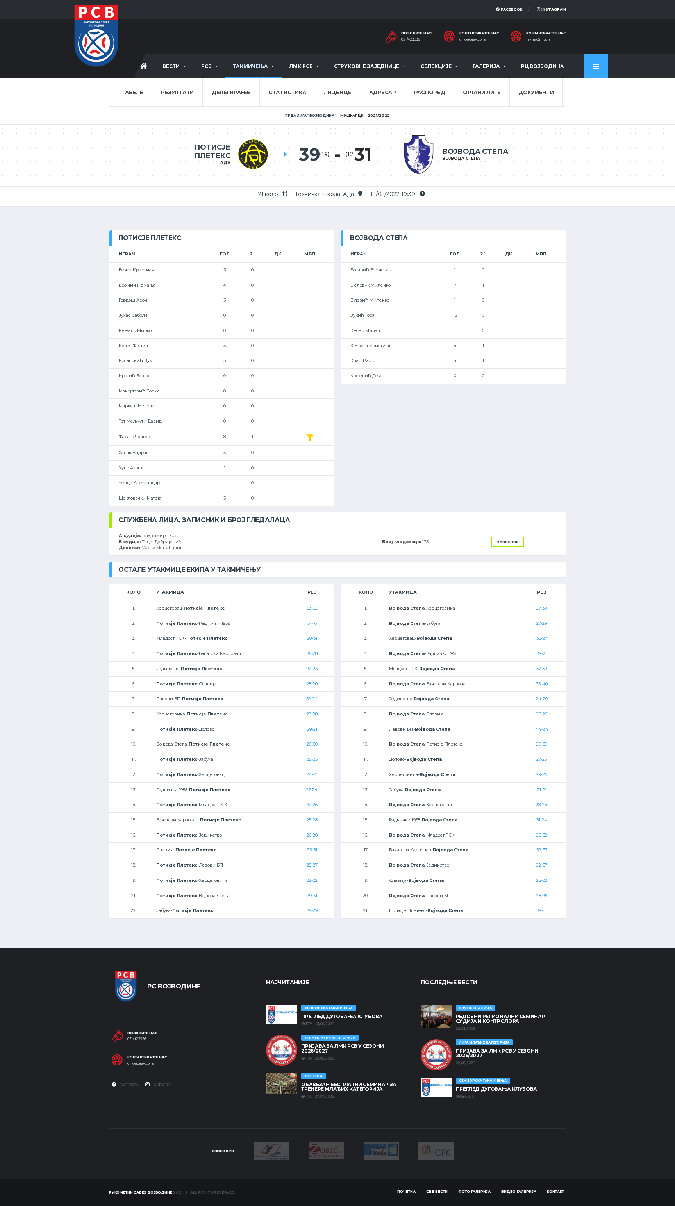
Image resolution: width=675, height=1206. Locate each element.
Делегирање (231, 92)
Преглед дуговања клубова (341, 1016)
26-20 (312, 835)
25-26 (541, 714)
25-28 (312, 819)
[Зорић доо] (326, 1150)
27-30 (541, 608)
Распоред (429, 92)
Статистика (287, 92)
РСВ (206, 66)
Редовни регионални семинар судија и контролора (500, 1018)
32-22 (312, 880)
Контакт (555, 1191)
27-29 (541, 623)
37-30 (541, 668)
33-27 (541, 638)
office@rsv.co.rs (472, 39)
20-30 (312, 744)
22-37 (541, 865)
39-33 (541, 850)
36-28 (312, 653)
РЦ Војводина (542, 66)
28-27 (312, 865)
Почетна (406, 1191)
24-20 (542, 698)
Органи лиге (481, 92)
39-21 (542, 653)
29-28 (312, 714)
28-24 (542, 804)
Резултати (177, 92)
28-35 (541, 895)
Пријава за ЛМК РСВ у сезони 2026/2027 (342, 1048)
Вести (171, 66)
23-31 (312, 850)
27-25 (541, 759)
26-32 (541, 835)
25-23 (541, 880)
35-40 (542, 684)
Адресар (382, 92)
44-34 (541, 729)
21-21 (541, 789)
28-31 (312, 638)
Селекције (436, 66)
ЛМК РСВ (301, 66)
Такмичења (250, 66)
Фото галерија (474, 1191)
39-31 (312, 895)
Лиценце (337, 92)
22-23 (312, 668)
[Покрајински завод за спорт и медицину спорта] (271, 1150)
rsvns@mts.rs (538, 39)
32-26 (312, 804)
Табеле (132, 92)
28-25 (312, 759)
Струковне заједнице (366, 66)
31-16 (312, 623)
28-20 (312, 684)
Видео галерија (518, 1191)
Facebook (511, 9)
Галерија (486, 66)
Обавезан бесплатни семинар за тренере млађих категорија (348, 1086)
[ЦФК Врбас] (436, 1150)
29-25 (541, 774)
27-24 (312, 789)
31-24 (541, 819)
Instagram (553, 9)
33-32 (312, 608)
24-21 (312, 774)
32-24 (312, 698)
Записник (507, 542)
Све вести (437, 1191)
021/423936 (410, 39)
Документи (536, 92)
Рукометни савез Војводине (140, 1192)
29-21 (312, 729)
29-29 (312, 910)
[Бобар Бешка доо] (381, 1150)
